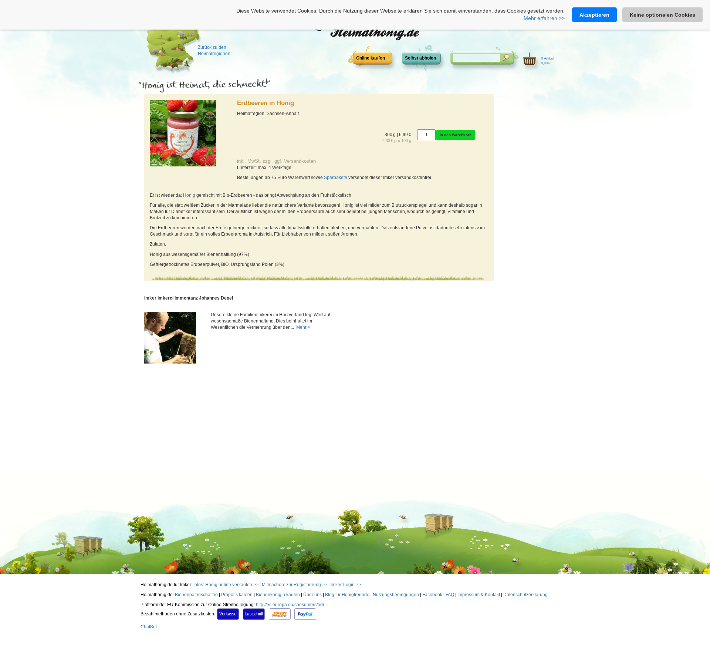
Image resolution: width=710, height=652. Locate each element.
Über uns (312, 594)
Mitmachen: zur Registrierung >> (294, 584)
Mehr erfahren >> (544, 18)
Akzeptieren (594, 15)
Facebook (432, 594)
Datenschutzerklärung (525, 594)
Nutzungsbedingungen (396, 594)
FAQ (450, 594)
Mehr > (302, 327)
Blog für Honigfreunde (347, 594)
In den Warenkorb (455, 135)
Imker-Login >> (346, 584)
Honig (189, 195)
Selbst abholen (420, 58)
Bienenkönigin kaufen (278, 594)
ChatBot (149, 626)
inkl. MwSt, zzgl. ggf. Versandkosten (276, 161)
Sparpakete (335, 177)
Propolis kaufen (237, 594)
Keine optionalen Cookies (662, 15)
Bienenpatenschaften (196, 594)
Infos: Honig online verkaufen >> (225, 584)
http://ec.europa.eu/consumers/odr (290, 604)
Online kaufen (370, 58)
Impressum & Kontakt (478, 594)
